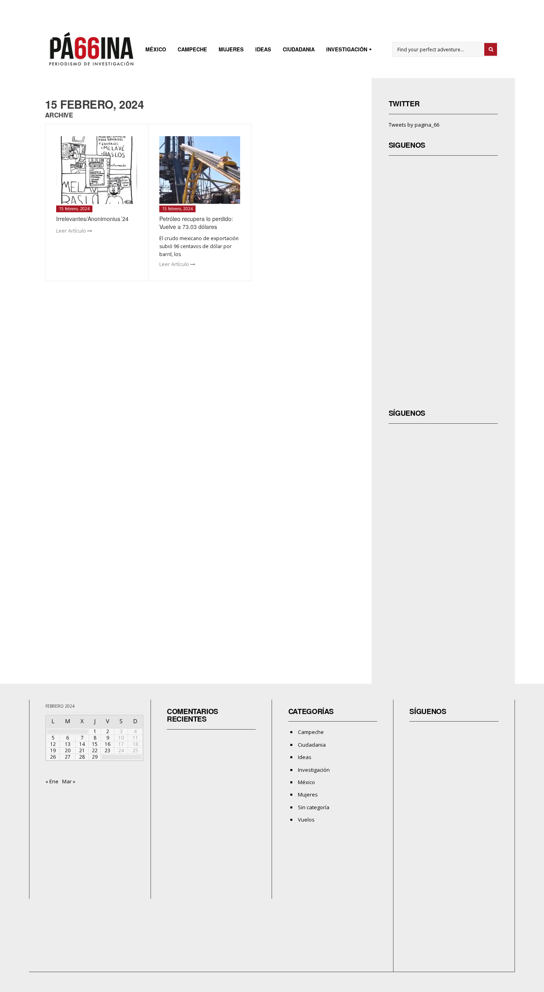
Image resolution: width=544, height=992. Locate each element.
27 (67, 756)
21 (82, 750)
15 (95, 744)
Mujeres (231, 49)
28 (82, 756)
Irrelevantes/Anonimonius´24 (92, 219)
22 (95, 750)
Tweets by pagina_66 (414, 124)
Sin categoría (313, 807)
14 (82, 744)
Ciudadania (299, 49)
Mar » (68, 781)
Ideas (263, 49)
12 (53, 744)
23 (107, 750)
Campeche (192, 49)
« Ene (52, 781)
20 (67, 750)
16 (107, 744)
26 (53, 756)
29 (95, 756)
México (155, 49)
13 (67, 744)
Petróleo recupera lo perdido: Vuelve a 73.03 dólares (196, 223)
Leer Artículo (71, 230)
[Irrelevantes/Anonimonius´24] (96, 170)
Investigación (344, 50)
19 (53, 750)
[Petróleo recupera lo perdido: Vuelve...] (199, 170)
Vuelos (306, 819)
